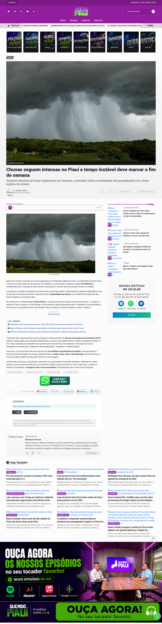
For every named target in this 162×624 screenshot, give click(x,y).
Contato (98, 21)
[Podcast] (81, 582)
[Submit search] (153, 11)
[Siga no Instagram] (15, 11)
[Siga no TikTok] (33, 11)
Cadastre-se (31, 412)
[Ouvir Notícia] (10, 208)
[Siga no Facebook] (8, 11)
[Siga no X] (21, 11)
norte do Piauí (54, 372)
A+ (111, 192)
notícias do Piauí (35, 372)
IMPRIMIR (126, 192)
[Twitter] (38, 453)
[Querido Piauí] (81, 11)
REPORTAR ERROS (147, 192)
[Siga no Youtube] (27, 11)
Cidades (75, 20)
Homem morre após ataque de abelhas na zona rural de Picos (68, 26)
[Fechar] (153, 538)
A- (103, 192)
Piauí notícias (71, 372)
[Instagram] (27, 453)
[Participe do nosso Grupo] (54, 381)
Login (18, 412)
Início (64, 20)
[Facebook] (33, 453)
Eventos (86, 20)
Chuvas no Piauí (15, 372)
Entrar (13, 2)
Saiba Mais (92, 453)
